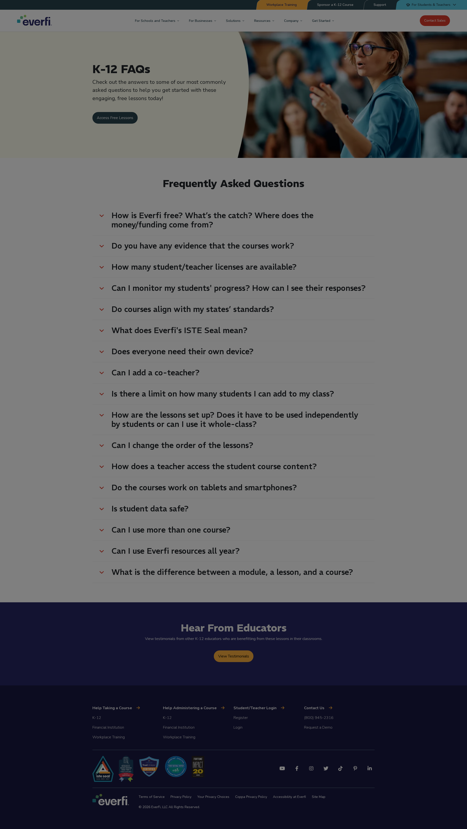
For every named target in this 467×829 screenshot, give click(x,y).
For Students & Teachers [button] (431, 4)
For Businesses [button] (200, 20)
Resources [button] (262, 20)
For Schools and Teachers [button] (155, 20)
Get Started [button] (321, 20)
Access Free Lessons (115, 118)
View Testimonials (233, 656)
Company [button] (291, 20)
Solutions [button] (233, 20)
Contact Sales (435, 20)
